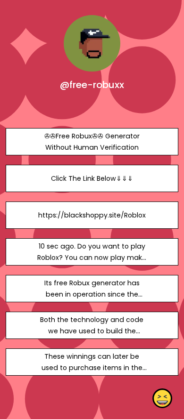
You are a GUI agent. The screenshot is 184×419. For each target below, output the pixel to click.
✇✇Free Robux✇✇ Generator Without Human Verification (92, 141)
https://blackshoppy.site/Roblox (92, 215)
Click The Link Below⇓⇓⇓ (92, 178)
